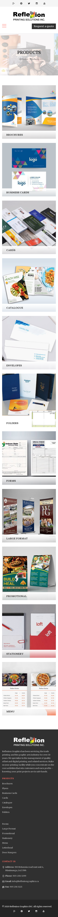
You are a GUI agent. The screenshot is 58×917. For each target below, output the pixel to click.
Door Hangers (9, 852)
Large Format (9, 828)
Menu (5, 843)
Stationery (7, 838)
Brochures (7, 783)
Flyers (5, 788)
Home (25, 59)
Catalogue (7, 802)
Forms (5, 824)
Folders (5, 812)
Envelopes (7, 807)
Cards (5, 798)
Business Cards (9, 793)
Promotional (8, 833)
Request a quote (44, 26)
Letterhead (7, 847)
